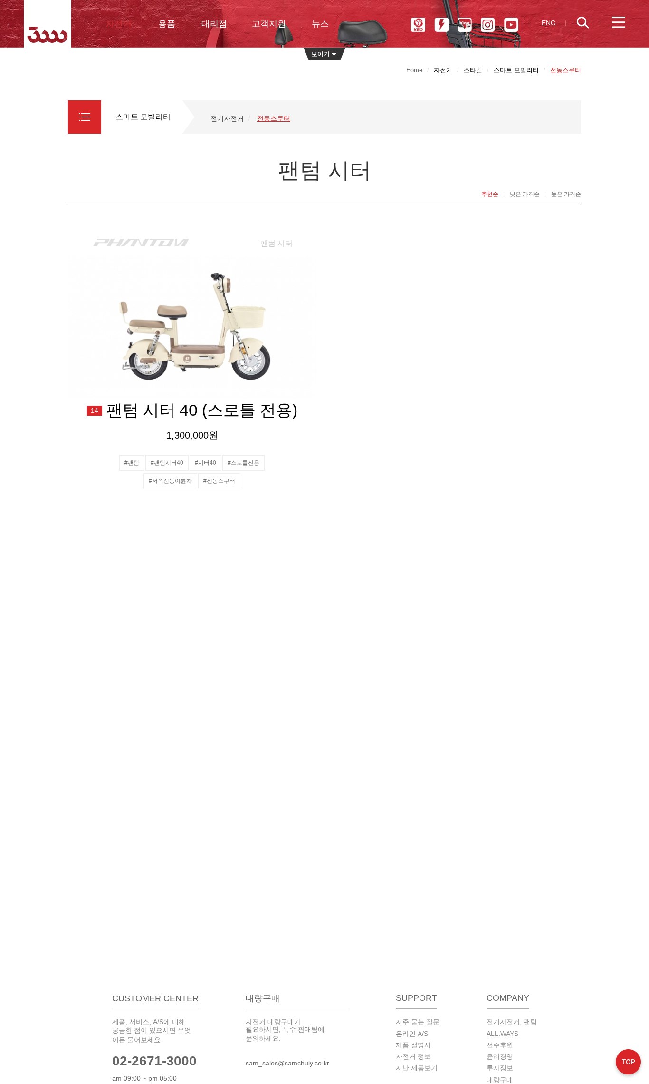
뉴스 (320, 24)
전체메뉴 (618, 23)
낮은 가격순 (525, 194)
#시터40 (205, 462)
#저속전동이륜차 (170, 481)
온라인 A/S (412, 1033)
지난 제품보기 (417, 1068)
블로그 (465, 25)
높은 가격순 (566, 194)
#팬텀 (131, 462)
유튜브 (511, 25)
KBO (418, 25)
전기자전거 (227, 118)
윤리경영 (500, 1056)
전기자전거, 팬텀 (512, 1021)
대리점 (214, 24)
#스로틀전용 (243, 462)
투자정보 (500, 1068)
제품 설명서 (413, 1045)
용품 (166, 24)
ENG (549, 23)
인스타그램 (488, 25)
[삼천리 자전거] (47, 24)
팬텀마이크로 (441, 25)
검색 (588, 23)
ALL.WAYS (502, 1033)
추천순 (489, 194)
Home (414, 70)
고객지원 (269, 24)
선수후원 (500, 1045)
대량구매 (500, 1080)
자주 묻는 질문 (417, 1021)
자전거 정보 (413, 1056)
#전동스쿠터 (219, 481)
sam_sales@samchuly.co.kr (287, 1063)
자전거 (119, 24)
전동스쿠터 (273, 118)
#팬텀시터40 (167, 462)
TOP (628, 1063)
